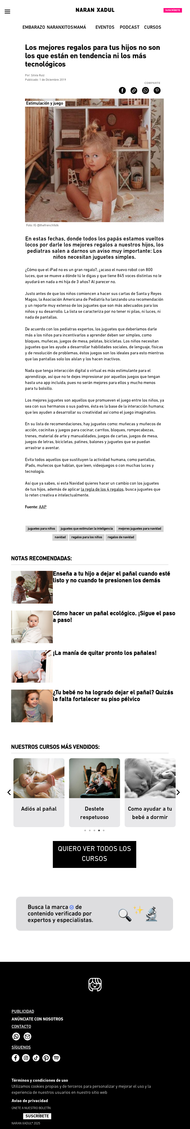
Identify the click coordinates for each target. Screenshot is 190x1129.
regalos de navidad (121, 537)
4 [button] (99, 830)
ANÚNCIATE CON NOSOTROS (37, 1019)
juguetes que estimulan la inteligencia (87, 529)
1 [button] (85, 830)
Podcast (129, 27)
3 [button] (94, 830)
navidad (60, 537)
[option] (38, 792)
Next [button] (179, 792)
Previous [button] (10, 792)
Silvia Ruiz (37, 75)
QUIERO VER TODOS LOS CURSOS (94, 854)
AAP (43, 507)
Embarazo (32, 27)
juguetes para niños (41, 529)
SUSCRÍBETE (37, 1116)
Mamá (79, 27)
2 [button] (90, 830)
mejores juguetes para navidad (139, 529)
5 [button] (103, 830)
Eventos (104, 27)
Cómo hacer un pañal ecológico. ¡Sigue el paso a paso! (114, 617)
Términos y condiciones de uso (40, 1081)
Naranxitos (57, 27)
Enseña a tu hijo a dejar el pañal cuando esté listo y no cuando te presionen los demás (111, 577)
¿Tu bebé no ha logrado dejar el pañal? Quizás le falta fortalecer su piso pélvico (113, 696)
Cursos (152, 27)
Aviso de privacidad (30, 1101)
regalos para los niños (86, 537)
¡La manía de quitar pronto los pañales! (105, 653)
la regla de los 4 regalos (102, 490)
